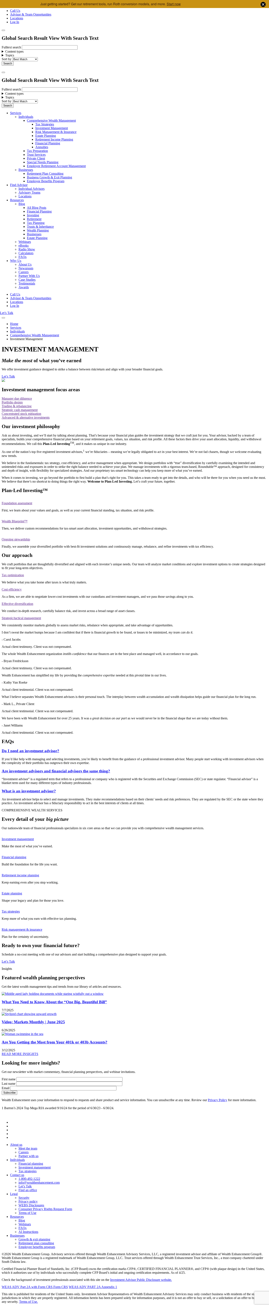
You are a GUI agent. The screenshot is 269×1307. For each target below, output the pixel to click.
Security (23, 1197)
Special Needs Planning (42, 162)
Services (15, 113)
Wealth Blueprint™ (15, 521)
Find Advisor (19, 185)
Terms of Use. (28, 1301)
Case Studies (27, 279)
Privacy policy (28, 1201)
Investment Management (51, 128)
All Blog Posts (36, 207)
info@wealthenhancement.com (39, 1182)
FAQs (22, 257)
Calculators (25, 253)
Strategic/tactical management (21, 618)
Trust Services (36, 154)
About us (16, 1144)
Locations (16, 18)
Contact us (17, 1175)
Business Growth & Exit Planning (49, 177)
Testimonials (26, 283)
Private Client (36, 158)
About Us (25, 264)
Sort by (6, 59)
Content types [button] (14, 51)
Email (5, 1088)
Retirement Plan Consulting (45, 173)
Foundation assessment (17, 503)
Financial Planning (47, 143)
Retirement (34, 219)
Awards (23, 287)
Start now (174, 3)
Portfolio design (12, 402)
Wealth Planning (38, 230)
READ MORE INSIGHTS (20, 1054)
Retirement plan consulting (36, 1243)
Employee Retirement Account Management (56, 166)
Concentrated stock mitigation (21, 413)
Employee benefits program (36, 1247)
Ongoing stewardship (16, 539)
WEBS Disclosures (31, 1205)
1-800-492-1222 (29, 1179)
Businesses (25, 170)
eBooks (23, 245)
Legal (14, 1194)
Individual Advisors (31, 188)
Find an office (27, 1190)
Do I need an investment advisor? (30, 751)
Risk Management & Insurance (55, 132)
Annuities (41, 147)
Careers (23, 272)
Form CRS (60, 1287)
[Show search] (3, 30)
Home (14, 324)
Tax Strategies (44, 124)
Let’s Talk (6, 313)
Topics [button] (9, 55)
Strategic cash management (20, 410)
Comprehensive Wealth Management (51, 120)
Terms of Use (27, 1213)
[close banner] (263, 5)
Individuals (25, 116)
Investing (33, 215)
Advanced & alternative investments (26, 417)
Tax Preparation (37, 151)
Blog (21, 204)
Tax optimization (13, 575)
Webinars (24, 242)
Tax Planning (36, 223)
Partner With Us (29, 276)
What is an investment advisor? (29, 791)
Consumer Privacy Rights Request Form (45, 1209)
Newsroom (25, 268)
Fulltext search (11, 47)
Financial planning (14, 857)
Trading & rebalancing (17, 406)
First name (9, 1079)
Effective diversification (17, 604)
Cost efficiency (12, 589)
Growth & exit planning (34, 1239)
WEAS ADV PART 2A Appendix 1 (93, 1287)
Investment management (18, 839)
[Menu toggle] (3, 72)
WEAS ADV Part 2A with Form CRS (27, 1287)
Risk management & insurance (22, 929)
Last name (8, 1083)
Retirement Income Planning (54, 139)
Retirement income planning (20, 875)
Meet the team (27, 1148)
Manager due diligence (17, 398)
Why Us (15, 260)
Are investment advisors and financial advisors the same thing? (56, 771)
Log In (14, 22)
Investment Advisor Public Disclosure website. (141, 1280)
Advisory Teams (29, 192)
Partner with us (28, 1156)
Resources (17, 200)
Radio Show (26, 249)
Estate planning (12, 893)
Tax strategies (11, 911)
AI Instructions (28, 1232)
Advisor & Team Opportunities (30, 14)
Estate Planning (45, 135)
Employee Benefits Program (45, 181)
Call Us (15, 10)
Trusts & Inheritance (40, 226)
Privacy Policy (217, 1100)
